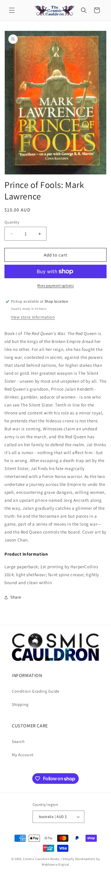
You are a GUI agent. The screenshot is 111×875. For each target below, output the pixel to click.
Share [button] (15, 597)
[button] (11, 10)
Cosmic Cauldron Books (41, 859)
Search (18, 741)
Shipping (20, 704)
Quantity (11, 222)
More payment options (55, 285)
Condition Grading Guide (35, 691)
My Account (23, 754)
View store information (33, 317)
